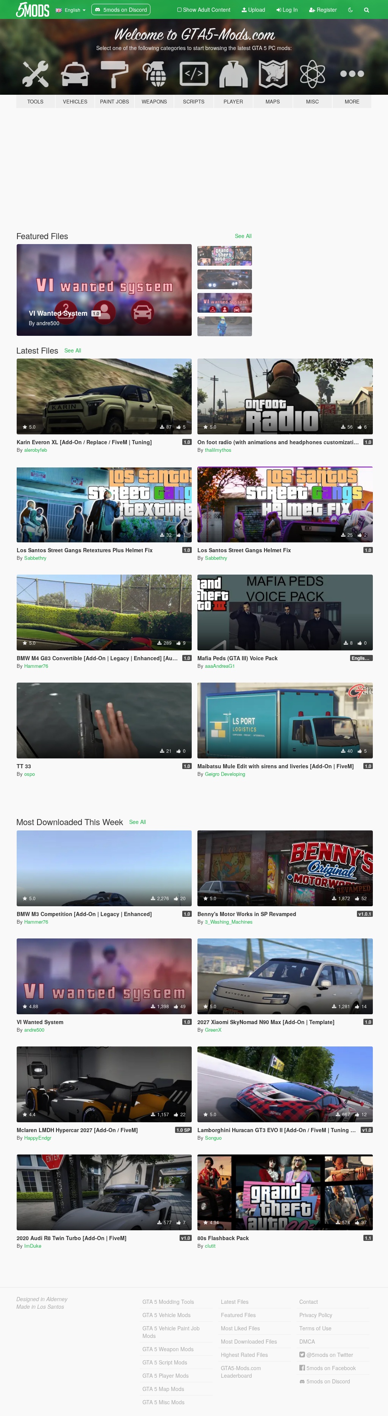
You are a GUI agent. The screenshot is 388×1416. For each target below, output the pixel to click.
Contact (308, 1301)
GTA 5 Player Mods (165, 1375)
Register (326, 9)
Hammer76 (36, 665)
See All (243, 236)
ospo (29, 773)
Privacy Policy (315, 1315)
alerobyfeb (35, 449)
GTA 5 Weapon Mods (168, 1349)
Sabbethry (35, 557)
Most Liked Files (240, 1328)
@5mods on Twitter (329, 1354)
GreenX (213, 1029)
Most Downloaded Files (249, 1341)
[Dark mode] (350, 9)
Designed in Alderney (41, 1299)
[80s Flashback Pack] (224, 256)
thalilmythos (218, 449)
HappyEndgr (37, 1137)
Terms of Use (315, 1328)
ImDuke (32, 1245)
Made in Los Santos (40, 1306)
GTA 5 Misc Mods (163, 1402)
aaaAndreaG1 (220, 665)
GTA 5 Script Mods (164, 1362)
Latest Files (235, 1301)
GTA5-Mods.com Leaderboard (241, 1371)
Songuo (213, 1137)
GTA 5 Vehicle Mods (166, 1315)
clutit (210, 1245)
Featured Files (238, 1315)
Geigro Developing (225, 773)
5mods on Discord (327, 1381)
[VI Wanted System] (224, 303)
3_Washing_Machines (229, 921)
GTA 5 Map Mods (163, 1389)
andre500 (34, 1029)
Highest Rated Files (244, 1354)
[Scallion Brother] (224, 326)
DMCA (307, 1341)
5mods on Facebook (330, 1368)
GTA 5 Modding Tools (168, 1301)
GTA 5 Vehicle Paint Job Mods (171, 1331)
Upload (256, 9)
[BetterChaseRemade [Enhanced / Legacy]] (224, 279)
